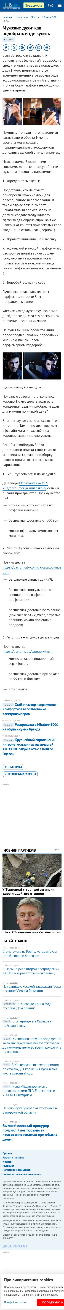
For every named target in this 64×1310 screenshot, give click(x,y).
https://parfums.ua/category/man (27, 651)
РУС (50, 5)
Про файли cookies (15, 1302)
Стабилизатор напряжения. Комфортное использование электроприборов (29, 709)
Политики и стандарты (16, 1169)
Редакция (8, 1165)
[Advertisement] (32, 810)
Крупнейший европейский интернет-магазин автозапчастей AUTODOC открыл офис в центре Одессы (28, 746)
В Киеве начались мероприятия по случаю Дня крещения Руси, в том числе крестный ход (30, 1069)
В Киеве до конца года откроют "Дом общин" (26, 1006)
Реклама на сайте (13, 1157)
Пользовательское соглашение (21, 1174)
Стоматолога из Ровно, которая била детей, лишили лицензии (29, 953)
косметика (13, 767)
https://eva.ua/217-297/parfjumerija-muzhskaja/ (25, 485)
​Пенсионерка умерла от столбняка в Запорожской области (29, 1110)
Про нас (7, 1153)
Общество (21, 17)
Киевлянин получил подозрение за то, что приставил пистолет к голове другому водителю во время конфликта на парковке (31, 1045)
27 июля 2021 (50, 17)
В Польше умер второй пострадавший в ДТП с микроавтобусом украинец (30, 971)
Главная (7, 17)
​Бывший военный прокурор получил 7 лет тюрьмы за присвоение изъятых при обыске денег (29, 1132)
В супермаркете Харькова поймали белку (26, 1023)
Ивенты (7, 1161)
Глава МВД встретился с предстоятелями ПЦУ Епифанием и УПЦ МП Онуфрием (28, 1090)
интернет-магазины (20, 774)
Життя (35, 17)
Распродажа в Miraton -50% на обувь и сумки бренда (30, 727)
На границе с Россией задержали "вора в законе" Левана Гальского (31, 988)
